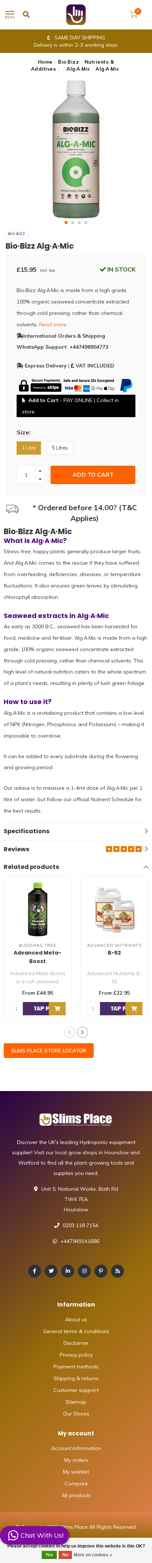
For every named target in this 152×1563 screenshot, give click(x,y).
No (65, 1554)
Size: (24, 432)
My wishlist (76, 1471)
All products (76, 1495)
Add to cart (93, 474)
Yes (49, 1554)
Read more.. (54, 324)
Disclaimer (76, 1343)
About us (76, 1319)
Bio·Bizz (68, 62)
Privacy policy (76, 1354)
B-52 (114, 952)
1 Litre (28, 448)
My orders (76, 1460)
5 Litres (60, 448)
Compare (76, 1483)
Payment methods (76, 1366)
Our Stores (76, 1413)
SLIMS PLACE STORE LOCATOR (48, 1050)
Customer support (76, 1390)
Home (45, 62)
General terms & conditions (76, 1331)
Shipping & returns (76, 1378)
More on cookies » (93, 1554)
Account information (76, 1448)
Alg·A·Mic (78, 69)
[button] (66, 222)
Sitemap (76, 1402)
